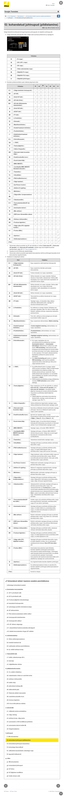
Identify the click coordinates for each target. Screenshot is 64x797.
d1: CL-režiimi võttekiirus (14, 672)
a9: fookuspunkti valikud (14, 621)
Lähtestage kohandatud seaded (16, 585)
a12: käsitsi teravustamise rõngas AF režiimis (20, 631)
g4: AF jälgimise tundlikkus (15, 772)
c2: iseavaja (10, 661)
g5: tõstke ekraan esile (13, 776)
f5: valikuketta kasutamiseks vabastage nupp (20, 750)
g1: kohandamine (13, 762)
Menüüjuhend (21, 16)
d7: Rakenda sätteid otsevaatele (16, 693)
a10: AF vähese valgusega (14, 624)
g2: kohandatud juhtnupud (15, 765)
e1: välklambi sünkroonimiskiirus (16, 711)
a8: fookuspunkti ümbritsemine (16, 617)
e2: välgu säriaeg (12, 715)
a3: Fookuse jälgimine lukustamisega (18, 600)
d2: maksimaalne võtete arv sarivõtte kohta (19, 675)
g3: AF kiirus (10, 769)
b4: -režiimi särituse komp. (15, 649)
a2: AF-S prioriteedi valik (14, 596)
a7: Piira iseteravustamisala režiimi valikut (19, 614)
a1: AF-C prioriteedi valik (14, 593)
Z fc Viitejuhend (11, 16)
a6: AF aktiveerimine (13, 610)
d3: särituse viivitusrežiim (14, 679)
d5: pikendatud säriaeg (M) (14, 686)
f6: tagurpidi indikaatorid (14, 754)
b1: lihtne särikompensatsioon (16, 639)
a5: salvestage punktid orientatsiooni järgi (19, 607)
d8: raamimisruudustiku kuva (15, 696)
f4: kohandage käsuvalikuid (15, 747)
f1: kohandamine (12, 736)
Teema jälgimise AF (30, 249)
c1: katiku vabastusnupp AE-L (16, 657)
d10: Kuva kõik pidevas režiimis (16, 703)
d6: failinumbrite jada (13, 689)
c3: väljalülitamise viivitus (14, 664)
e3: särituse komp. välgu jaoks (16, 718)
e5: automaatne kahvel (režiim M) (16, 725)
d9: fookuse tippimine (13, 700)
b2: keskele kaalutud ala (14, 642)
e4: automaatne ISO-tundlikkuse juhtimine (20, 722)
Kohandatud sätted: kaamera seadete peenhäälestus (38, 16)
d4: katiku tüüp (11, 682)
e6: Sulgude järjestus (13, 729)
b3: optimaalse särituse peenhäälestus (18, 646)
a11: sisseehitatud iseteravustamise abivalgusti (21, 628)
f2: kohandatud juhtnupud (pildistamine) (19, 740)
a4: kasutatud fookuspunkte (15, 603)
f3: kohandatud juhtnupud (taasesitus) (18, 743)
